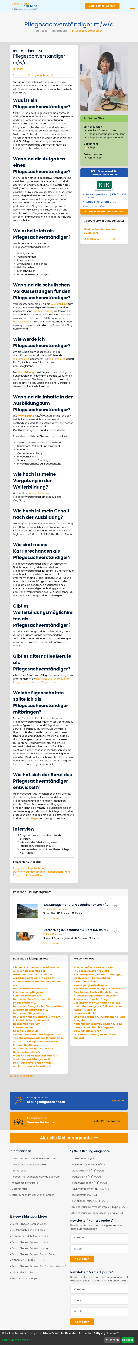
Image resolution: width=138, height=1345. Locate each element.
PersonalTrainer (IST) (88, 1164)
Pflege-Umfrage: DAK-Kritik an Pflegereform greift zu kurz (94, 969)
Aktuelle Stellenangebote (66, 1138)
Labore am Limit (84, 1013)
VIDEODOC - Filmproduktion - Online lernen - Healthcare (36, 1043)
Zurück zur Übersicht (22, 1076)
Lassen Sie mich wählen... (17, 1339)
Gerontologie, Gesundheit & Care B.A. (76, 930)
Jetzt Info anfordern (105, 211)
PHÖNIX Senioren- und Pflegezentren (37, 1034)
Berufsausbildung (43, 311)
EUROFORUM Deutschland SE (31, 1020)
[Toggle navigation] (132, 5)
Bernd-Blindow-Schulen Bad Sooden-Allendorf (39, 1266)
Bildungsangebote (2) (40, 75)
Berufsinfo (19, 75)
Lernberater (95, 206)
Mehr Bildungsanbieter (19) (99, 239)
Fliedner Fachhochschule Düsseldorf (36, 967)
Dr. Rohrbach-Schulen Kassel (28, 1230)
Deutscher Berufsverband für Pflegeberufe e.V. (32, 1000)
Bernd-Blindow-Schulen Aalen (29, 1224)
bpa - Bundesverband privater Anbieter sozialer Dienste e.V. (33, 1064)
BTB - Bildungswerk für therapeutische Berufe (104, 172)
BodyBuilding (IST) (86, 1176)
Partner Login (19, 1170)
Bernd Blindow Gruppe (24, 1278)
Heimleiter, (42, 678)
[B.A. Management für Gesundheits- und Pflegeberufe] (115, 906)
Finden (116, 1100)
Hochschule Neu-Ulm (55, 909)
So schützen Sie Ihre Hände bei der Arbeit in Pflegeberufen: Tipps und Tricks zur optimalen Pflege (96, 995)
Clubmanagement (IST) (90, 1188)
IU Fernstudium (23, 1027)
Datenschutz (19, 1188)
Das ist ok (127, 1339)
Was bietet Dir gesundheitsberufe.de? (34, 1158)
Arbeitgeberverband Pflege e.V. (33, 978)
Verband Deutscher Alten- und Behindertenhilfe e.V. (33, 1050)
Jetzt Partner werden (102, 6)
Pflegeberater (49, 682)
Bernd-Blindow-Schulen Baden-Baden (34, 1254)
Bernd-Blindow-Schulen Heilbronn (31, 1242)
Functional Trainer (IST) (90, 1201)
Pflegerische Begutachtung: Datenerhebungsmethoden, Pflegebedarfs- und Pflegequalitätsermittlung (41, 872)
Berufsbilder (59, 31)
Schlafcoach (83, 1158)
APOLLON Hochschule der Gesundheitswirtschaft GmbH (32, 972)
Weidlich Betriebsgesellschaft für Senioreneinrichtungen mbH (35, 1057)
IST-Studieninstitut (23, 1272)
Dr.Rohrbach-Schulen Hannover (30, 1236)
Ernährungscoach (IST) (90, 1182)
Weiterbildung (59, 304)
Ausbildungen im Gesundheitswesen (33, 1195)
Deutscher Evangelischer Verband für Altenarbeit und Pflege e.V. (37, 1008)
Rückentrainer (84, 1195)
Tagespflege (29, 818)
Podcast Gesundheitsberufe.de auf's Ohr (36, 1176)
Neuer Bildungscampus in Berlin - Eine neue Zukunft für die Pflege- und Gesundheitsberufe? (98, 1027)
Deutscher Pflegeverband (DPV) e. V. (37, 1017)
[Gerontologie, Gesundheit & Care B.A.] (115, 931)
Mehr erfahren (52, 918)
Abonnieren (82, 1259)
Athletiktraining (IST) (88, 1170)
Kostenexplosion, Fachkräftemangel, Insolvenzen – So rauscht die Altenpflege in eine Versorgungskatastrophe (98, 980)
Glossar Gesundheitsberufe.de (29, 1164)
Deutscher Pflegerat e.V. (29, 1013)
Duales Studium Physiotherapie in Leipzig (100, 1207)
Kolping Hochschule (54, 934)
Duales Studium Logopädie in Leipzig (97, 1213)
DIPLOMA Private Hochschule (28, 1260)
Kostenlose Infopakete (25, 1182)
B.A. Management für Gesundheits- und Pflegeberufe (88, 905)
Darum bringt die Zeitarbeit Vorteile (97, 1002)
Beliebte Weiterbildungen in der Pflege (99, 988)
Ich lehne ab (112, 1339)
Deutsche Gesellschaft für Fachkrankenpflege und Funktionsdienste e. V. (30, 992)
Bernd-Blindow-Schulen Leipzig (30, 1248)
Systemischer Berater (100, 201)
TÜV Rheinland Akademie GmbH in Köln (38, 1038)
